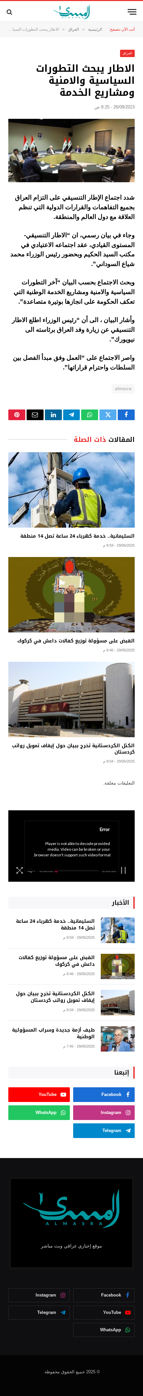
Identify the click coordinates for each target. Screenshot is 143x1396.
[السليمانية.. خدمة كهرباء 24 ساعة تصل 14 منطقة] (71, 490)
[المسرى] (71, 12)
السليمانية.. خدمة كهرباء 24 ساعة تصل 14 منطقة (77, 536)
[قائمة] (132, 11)
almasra (123, 388)
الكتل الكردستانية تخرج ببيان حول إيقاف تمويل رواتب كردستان (73, 749)
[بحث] (10, 11)
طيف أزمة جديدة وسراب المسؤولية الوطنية (53, 1033)
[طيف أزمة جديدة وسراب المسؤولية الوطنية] (118, 1039)
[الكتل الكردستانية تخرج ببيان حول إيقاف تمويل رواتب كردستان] (71, 699)
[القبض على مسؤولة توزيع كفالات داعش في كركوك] (71, 594)
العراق (127, 53)
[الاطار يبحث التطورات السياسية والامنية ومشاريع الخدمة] (71, 150)
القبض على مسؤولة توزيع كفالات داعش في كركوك (76, 640)
